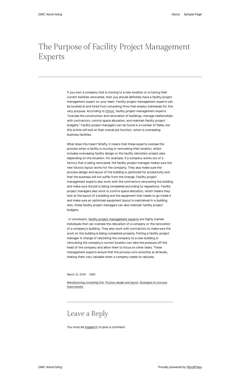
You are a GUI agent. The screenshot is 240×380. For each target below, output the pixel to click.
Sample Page (193, 14)
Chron (109, 111)
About (176, 14)
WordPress (194, 367)
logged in (91, 327)
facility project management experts (113, 219)
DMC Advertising (50, 14)
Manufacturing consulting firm (85, 282)
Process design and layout (121, 282)
